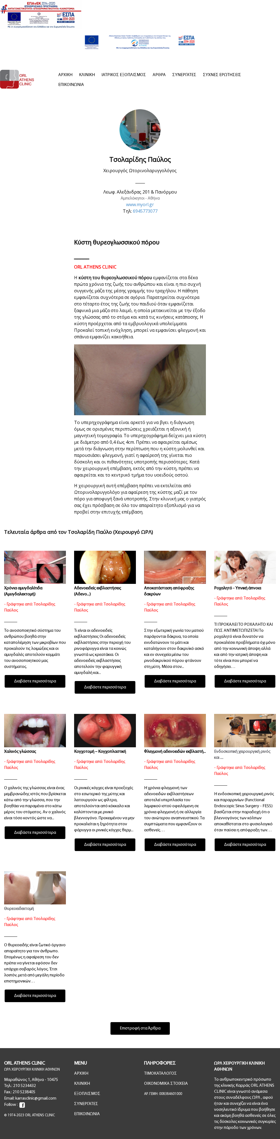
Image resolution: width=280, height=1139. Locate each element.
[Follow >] (22, 1105)
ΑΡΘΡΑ (159, 75)
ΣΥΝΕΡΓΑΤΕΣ (184, 75)
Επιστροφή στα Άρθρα (140, 1028)
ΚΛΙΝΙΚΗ (87, 75)
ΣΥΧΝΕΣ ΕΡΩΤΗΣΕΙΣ (222, 75)
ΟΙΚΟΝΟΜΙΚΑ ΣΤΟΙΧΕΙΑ (166, 1084)
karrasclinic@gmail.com (35, 1098)
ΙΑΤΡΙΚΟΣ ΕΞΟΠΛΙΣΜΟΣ (123, 75)
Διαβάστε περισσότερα (35, 681)
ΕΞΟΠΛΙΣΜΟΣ (87, 1094)
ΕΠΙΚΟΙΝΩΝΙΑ (71, 85)
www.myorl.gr (140, 204)
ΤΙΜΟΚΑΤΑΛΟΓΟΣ (160, 1073)
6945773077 (145, 211)
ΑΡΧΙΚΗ (65, 75)
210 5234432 (24, 1086)
